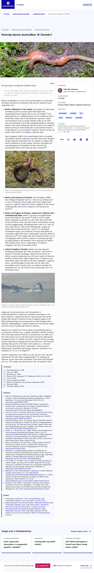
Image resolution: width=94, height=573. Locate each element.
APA (65, 132)
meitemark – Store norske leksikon (27, 499)
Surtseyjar (27, 132)
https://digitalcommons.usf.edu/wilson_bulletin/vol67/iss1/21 (27, 481)
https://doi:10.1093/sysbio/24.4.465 (36, 489)
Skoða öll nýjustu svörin (79, 531)
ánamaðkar (63, 113)
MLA (68, 132)
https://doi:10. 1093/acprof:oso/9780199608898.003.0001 (22, 474)
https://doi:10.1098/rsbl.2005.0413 (18, 434)
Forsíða (7, 14)
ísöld (60, 118)
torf (81, 113)
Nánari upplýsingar (28, 566)
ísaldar (43, 114)
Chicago (60, 132)
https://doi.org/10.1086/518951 (17, 402)
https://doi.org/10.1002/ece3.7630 (18, 469)
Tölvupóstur (64, 566)
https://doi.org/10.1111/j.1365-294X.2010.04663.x (23, 459)
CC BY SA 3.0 (40, 501)
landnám (73, 113)
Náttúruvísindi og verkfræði (21, 14)
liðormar (69, 118)
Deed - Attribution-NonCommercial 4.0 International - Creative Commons (27, 506)
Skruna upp (84, 566)
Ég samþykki (41, 566)
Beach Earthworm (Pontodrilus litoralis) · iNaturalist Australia (27, 503)
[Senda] (68, 139)
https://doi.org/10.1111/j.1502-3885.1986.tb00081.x (24, 410)
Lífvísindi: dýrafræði (39, 14)
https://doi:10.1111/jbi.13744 (15, 449)
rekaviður (79, 118)
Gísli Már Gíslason (71, 89)
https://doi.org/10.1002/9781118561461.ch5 (21, 428)
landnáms (25, 204)
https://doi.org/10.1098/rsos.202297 (19, 418)
